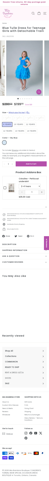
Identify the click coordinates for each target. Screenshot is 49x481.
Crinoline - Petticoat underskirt (29, 180)
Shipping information (14, 250)
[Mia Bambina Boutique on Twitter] (40, 433)
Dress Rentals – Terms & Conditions (33, 419)
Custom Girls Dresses (10, 405)
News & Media (7, 408)
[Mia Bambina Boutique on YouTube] (35, 433)
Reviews (5, 411)
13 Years (19, 131)
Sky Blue (4, 142)
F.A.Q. (26, 405)
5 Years (7, 118)
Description (9, 244)
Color (9, 138)
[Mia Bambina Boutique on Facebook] (30, 433)
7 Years (29, 118)
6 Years (18, 118)
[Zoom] (38, 91)
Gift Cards (28, 402)
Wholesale (6, 415)
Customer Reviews (12, 262)
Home (4, 23)
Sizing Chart (28, 408)
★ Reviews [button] (46, 243)
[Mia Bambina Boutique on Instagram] (25, 433)
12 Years (7, 131)
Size (14, 112)
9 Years (7, 124)
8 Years (40, 118)
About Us (5, 402)
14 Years (31, 131)
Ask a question (10, 256)
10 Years (18, 124)
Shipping (15, 150)
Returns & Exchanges (32, 415)
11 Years (30, 124)
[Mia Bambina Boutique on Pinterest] (25, 438)
